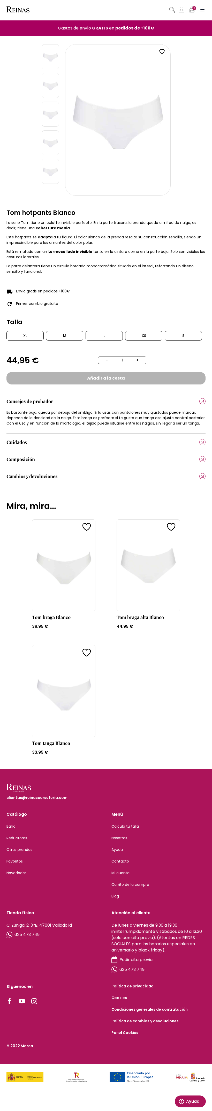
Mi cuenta (120, 872)
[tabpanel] (117, 119)
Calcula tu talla (125, 826)
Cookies (119, 997)
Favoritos (14, 861)
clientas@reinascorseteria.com (36, 797)
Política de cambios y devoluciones (145, 1021)
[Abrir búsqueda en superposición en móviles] (171, 10)
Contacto (120, 861)
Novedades (16, 872)
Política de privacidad (132, 986)
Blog (115, 896)
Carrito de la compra (130, 884)
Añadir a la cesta (106, 378)
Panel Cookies (124, 1032)
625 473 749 (27, 935)
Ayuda (117, 849)
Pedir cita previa (136, 960)
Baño (11, 826)
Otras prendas (19, 849)
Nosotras (119, 838)
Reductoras (16, 838)
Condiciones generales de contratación (149, 1009)
